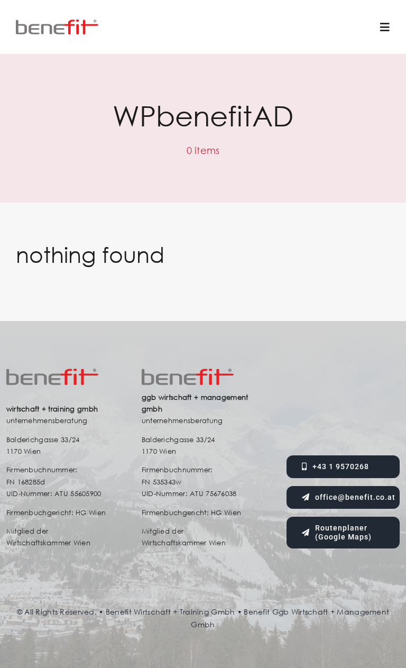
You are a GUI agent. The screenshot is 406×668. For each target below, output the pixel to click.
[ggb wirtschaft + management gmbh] (57, 25)
